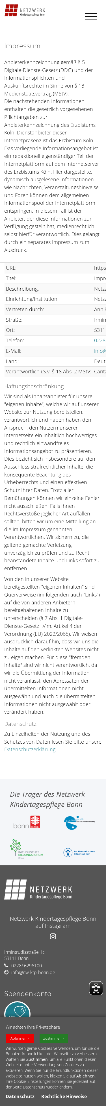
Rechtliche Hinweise (64, 1096)
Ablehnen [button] (18, 1038)
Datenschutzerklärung (29, 749)
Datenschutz (20, 1096)
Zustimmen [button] (52, 1038)
